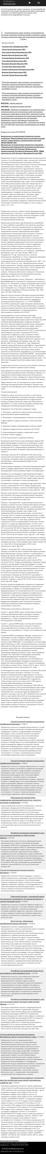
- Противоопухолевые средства (16, 106)
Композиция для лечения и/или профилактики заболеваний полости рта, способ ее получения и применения (20, 800)
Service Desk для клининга (9, 1140)
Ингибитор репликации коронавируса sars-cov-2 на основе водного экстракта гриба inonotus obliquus (22, 1001)
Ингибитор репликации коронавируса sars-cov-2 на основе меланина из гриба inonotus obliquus (22, 835)
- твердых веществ (11, 103)
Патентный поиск (9, 4)
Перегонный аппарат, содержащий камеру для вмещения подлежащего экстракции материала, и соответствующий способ (22, 899)
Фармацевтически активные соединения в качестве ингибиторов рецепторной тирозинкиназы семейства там (22, 1080)
